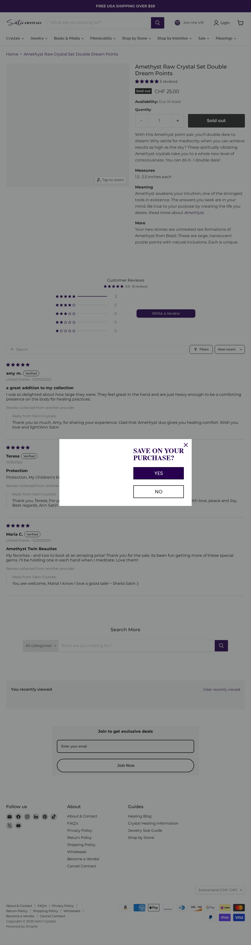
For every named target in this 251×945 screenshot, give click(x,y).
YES (158, 473)
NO (159, 491)
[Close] (186, 445)
